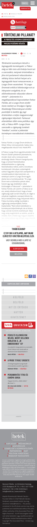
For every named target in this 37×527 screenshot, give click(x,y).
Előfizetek (18, 249)
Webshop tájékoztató (19, 456)
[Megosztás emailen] (26, 276)
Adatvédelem (19, 446)
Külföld (23, 369)
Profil (25, 3)
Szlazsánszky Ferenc (9, 53)
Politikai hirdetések (19, 453)
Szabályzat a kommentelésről (19, 449)
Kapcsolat (11, 444)
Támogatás (25, 8)
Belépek (19, 254)
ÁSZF (26, 451)
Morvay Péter (13, 369)
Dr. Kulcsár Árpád (14, 386)
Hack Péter (12, 354)
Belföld (4, 55)
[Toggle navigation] (32, 3)
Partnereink (15, 451)
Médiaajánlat (24, 444)
